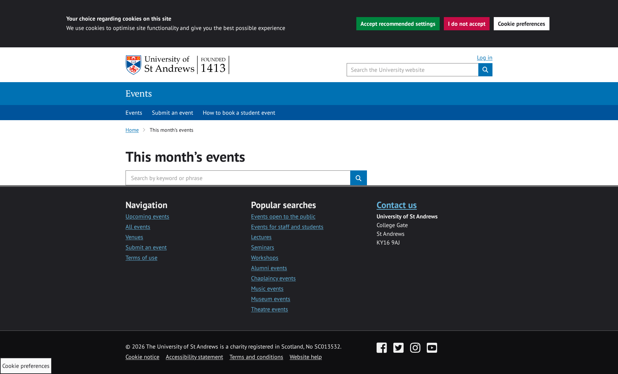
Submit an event (172, 112)
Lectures (261, 237)
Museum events (270, 298)
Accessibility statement (194, 356)
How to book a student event (239, 112)
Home (132, 130)
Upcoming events (147, 216)
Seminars (262, 247)
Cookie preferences (521, 23)
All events (138, 226)
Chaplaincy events (273, 278)
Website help (306, 356)
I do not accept (466, 23)
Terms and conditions (256, 356)
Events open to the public (283, 216)
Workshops (264, 257)
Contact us (397, 205)
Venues (134, 237)
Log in (484, 57)
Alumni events (269, 268)
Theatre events (269, 309)
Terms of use (141, 257)
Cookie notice (142, 356)
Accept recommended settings (397, 23)
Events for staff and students (287, 226)
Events (139, 93)
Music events (267, 288)
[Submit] (358, 177)
